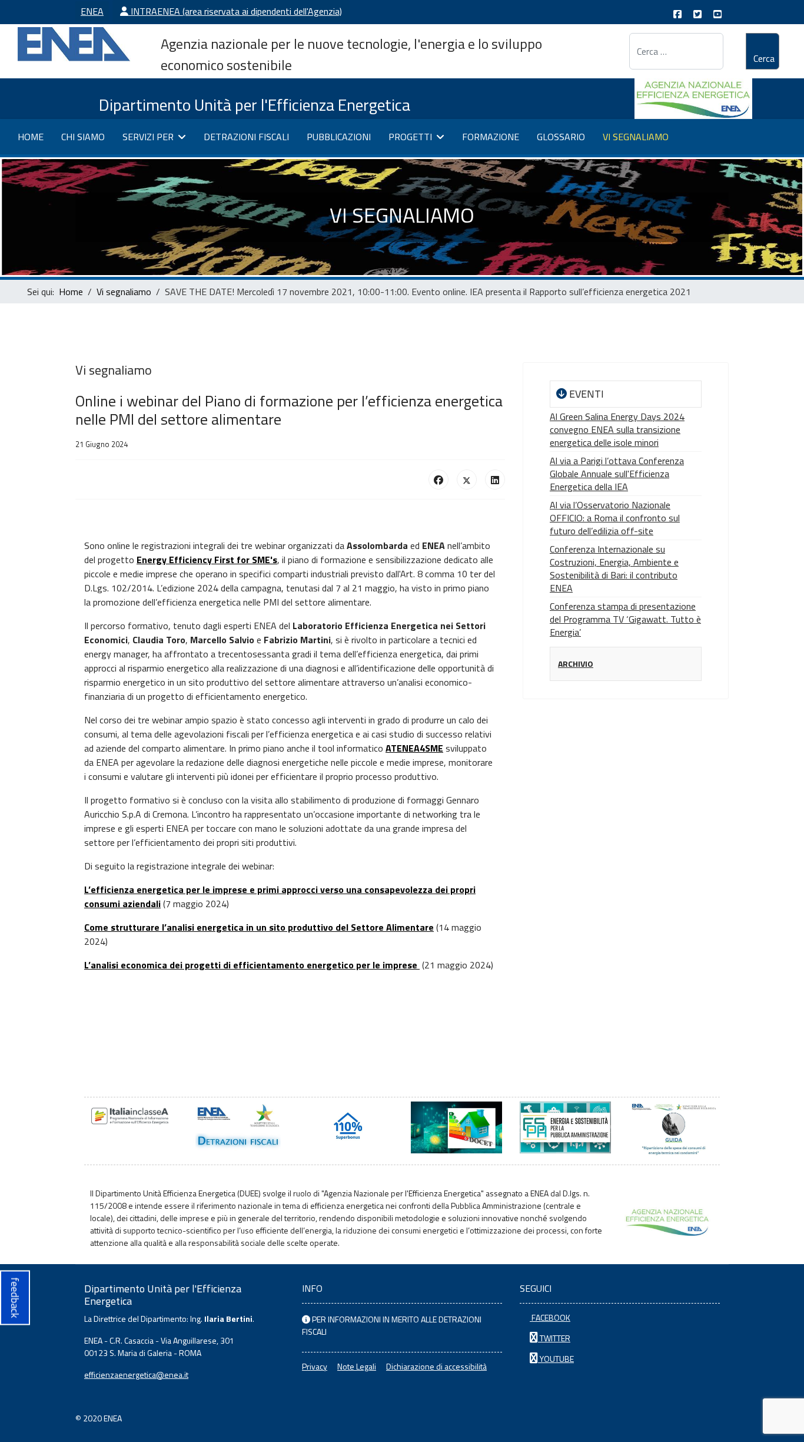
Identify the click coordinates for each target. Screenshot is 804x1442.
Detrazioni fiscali (246, 137)
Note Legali (356, 1366)
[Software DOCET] (456, 1127)
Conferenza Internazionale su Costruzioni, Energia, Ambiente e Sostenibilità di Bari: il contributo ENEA (614, 568)
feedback (15, 1298)
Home (31, 137)
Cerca (764, 58)
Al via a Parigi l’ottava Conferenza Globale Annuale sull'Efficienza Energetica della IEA (617, 474)
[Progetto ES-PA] (565, 1127)
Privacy (314, 1366)
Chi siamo (83, 137)
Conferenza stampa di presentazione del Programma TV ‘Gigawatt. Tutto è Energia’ (625, 619)
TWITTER (554, 1338)
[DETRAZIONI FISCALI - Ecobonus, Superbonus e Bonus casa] (347, 1127)
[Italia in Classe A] (129, 1116)
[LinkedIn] (495, 479)
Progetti (410, 137)
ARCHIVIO (575, 663)
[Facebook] (438, 479)
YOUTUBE (556, 1358)
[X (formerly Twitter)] (467, 479)
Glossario (561, 137)
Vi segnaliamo (636, 137)
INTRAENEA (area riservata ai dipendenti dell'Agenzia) (235, 11)
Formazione (490, 137)
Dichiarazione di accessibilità (436, 1366)
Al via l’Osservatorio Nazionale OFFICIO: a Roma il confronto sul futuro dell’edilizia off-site (615, 518)
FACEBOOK (550, 1317)
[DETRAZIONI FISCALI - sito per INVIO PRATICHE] (238, 1127)
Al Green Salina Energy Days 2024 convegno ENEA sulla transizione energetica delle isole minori (617, 429)
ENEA (92, 11)
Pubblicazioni (339, 137)
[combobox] (676, 51)
